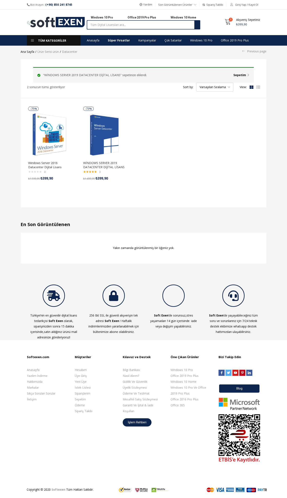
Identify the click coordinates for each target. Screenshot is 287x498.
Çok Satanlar (173, 40)
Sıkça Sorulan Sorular (41, 393)
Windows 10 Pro (201, 40)
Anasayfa (93, 40)
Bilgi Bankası (131, 370)
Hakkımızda (34, 382)
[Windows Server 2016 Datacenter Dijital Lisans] (49, 134)
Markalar (33, 387)
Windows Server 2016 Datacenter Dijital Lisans (45, 165)
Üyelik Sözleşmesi (135, 387)
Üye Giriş (81, 376)
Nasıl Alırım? (131, 376)
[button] (146, 4)
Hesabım (81, 370)
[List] (258, 87)
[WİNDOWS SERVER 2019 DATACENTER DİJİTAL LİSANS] (104, 134)
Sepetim (239, 75)
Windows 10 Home (183, 382)
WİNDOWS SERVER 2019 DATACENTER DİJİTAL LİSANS (104, 165)
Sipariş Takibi (83, 411)
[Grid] (251, 87)
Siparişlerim (82, 393)
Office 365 (178, 405)
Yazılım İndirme (37, 376)
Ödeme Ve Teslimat (136, 393)
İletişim (32, 399)
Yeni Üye (81, 382)
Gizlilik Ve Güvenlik (135, 382)
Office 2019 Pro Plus (235, 40)
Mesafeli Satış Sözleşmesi (140, 399)
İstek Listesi (83, 387)
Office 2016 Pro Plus (185, 399)
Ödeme (80, 405)
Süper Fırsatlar (119, 40)
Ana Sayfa (27, 52)
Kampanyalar (147, 40)
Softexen (58, 489)
